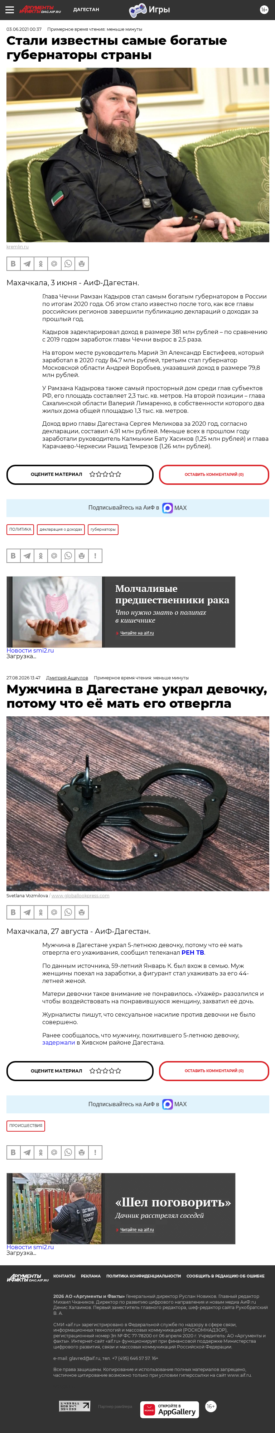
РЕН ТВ (193, 952)
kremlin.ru (17, 246)
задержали (59, 1042)
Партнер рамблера (115, 1406)
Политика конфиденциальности (143, 1276)
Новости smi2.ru (30, 650)
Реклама (91, 1276)
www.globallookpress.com (81, 895)
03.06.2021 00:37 (24, 29)
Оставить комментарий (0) (214, 474)
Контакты (64, 1276)
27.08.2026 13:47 (23, 677)
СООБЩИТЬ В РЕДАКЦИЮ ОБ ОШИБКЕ (226, 1276)
